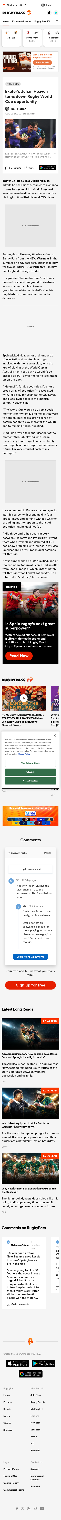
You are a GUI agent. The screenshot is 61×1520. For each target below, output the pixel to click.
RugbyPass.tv (37, 1402)
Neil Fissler (18, 109)
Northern (35, 1422)
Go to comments (18, 1304)
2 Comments (15, 168)
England (13, 271)
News (6, 21)
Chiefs (52, 422)
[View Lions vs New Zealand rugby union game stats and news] (32, 38)
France (30, 510)
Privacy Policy (11, 1469)
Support (34, 1469)
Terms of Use (10, 1476)
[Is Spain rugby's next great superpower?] (30, 600)
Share (31, 167)
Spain (20, 189)
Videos (7, 1423)
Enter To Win (42, 62)
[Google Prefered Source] (46, 168)
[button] (57, 21)
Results (7, 1409)
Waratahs (43, 258)
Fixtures (7, 1402)
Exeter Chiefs (11, 180)
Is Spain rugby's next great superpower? (30, 626)
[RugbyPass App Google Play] (43, 1364)
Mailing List (36, 1409)
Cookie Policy (11, 1483)
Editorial (35, 1486)
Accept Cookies (30, 780)
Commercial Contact (37, 1477)
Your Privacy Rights (30, 763)
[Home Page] (17, 13)
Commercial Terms (13, 1490)
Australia (33, 267)
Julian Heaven (40, 180)
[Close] (54, 735)
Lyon (46, 533)
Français (35, 1450)
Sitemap (8, 1430)
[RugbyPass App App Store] (17, 1364)
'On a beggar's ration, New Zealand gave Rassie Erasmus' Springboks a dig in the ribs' (23, 1258)
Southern (35, 1429)
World (33, 1436)
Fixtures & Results (21, 21)
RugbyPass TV (42, 21)
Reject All (30, 772)
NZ (32, 1443)
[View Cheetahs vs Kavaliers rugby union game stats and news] (11, 38)
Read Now (19, 655)
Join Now (35, 1395)
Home (6, 1395)
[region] (30, 760)
